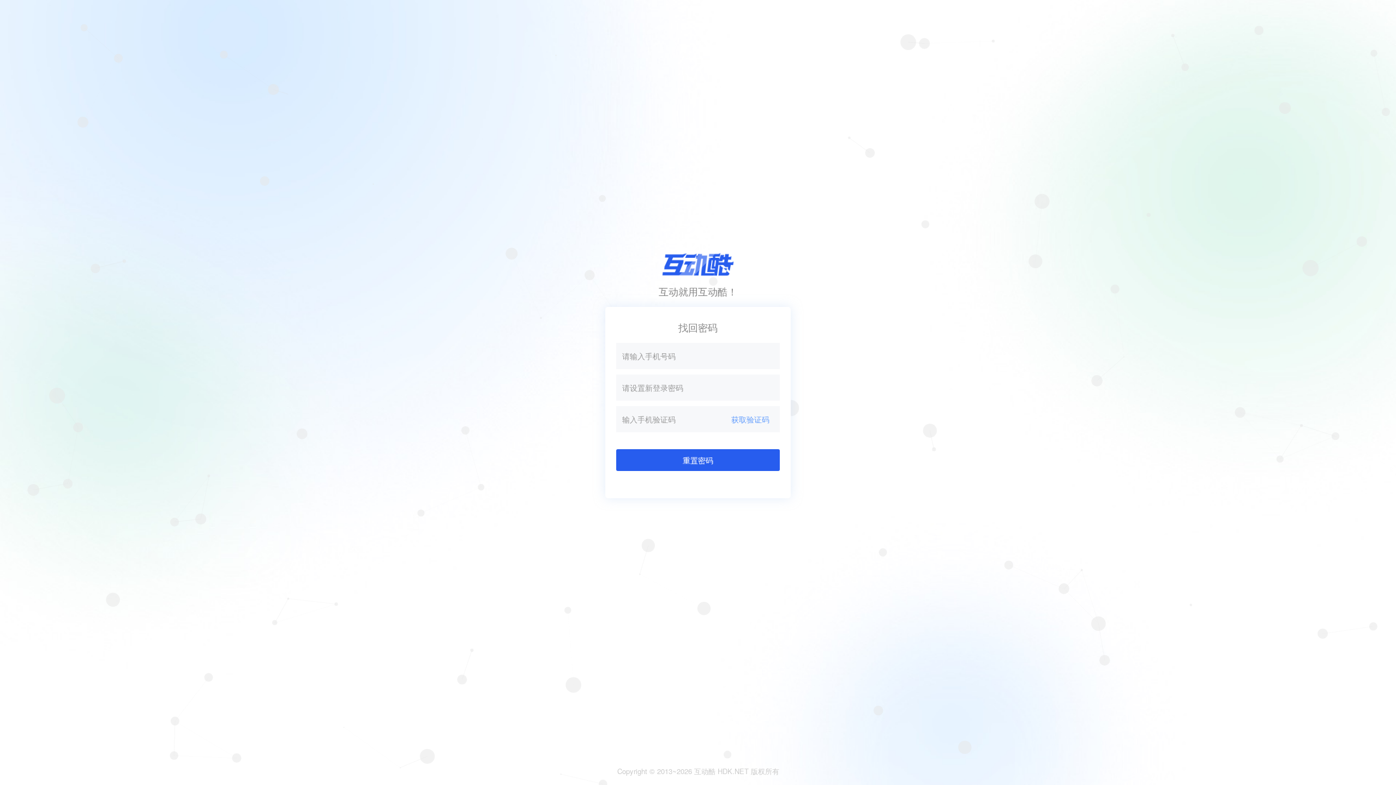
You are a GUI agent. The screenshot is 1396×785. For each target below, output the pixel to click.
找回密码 (698, 327)
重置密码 (698, 460)
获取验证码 (750, 419)
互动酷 (704, 771)
